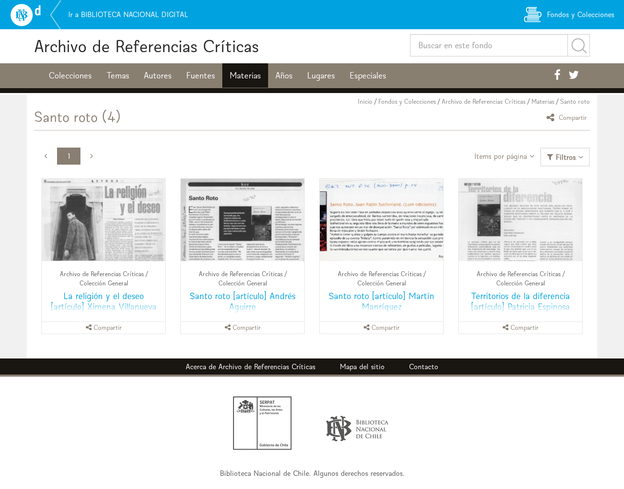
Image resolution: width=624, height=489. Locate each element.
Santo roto (575, 101)
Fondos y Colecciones (407, 101)
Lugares (321, 75)
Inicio (365, 101)
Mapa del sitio (362, 366)
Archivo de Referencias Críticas (146, 46)
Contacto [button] (423, 366)
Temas (117, 75)
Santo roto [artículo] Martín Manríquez (381, 301)
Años (283, 75)
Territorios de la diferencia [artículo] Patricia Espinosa (520, 301)
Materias (245, 75)
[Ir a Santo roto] (381, 220)
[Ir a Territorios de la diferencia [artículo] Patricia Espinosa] (520, 220)
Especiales (368, 75)
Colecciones (70, 75)
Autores (158, 75)
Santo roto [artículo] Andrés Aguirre (242, 301)
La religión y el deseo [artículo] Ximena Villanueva (103, 301)
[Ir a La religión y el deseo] (103, 220)
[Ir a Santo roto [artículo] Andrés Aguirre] (242, 220)
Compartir (572, 117)
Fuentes (200, 75)
